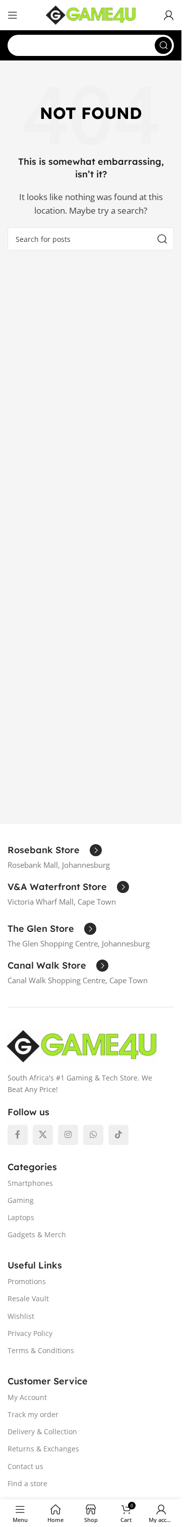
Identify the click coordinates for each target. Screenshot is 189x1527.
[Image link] (81, 1045)
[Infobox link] (55, 850)
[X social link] (43, 1135)
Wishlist (21, 1316)
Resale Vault (28, 1298)
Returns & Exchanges (43, 1448)
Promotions (27, 1281)
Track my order (33, 1414)
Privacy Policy (30, 1333)
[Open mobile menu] (13, 15)
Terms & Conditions (41, 1350)
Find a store (27, 1483)
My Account (27, 1397)
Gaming (21, 1200)
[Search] (163, 45)
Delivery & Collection (42, 1431)
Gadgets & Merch (37, 1234)
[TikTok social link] (118, 1135)
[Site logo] (90, 14)
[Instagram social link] (68, 1135)
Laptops (21, 1217)
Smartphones (30, 1183)
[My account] (169, 15)
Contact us (25, 1466)
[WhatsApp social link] (93, 1135)
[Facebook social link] (18, 1135)
